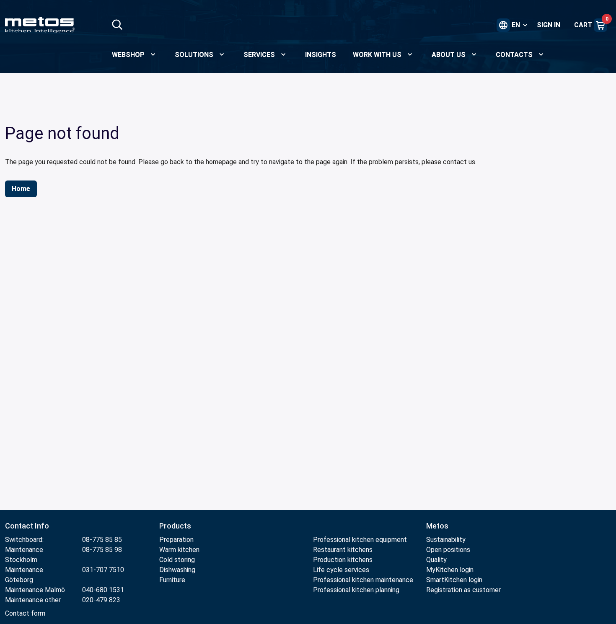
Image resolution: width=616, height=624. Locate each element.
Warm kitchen (180, 550)
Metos (437, 525)
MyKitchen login (450, 570)
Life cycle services (341, 570)
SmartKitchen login (454, 580)
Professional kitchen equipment (360, 540)
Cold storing (177, 560)
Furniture (173, 580)
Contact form (25, 613)
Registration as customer (463, 590)
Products (175, 525)
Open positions (448, 550)
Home (21, 189)
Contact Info (27, 525)
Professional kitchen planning (356, 590)
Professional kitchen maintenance (363, 580)
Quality (436, 560)
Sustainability (446, 540)
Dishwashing (177, 570)
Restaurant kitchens (343, 550)
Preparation (176, 540)
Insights (320, 55)
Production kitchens (343, 560)
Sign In (548, 25)
